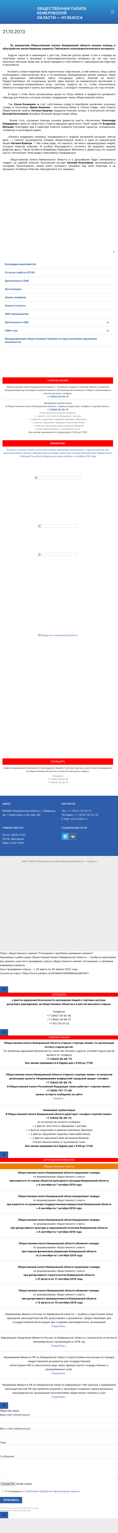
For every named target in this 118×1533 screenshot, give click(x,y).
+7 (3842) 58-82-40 (86, 814)
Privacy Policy (5, 1510)
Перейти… (59, 1098)
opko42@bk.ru (78, 818)
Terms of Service (20, 1510)
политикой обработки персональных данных (52, 1491)
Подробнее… (59, 1326)
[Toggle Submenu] (107, 322)
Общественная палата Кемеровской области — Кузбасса (61, 13)
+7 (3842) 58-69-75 (58, 396)
